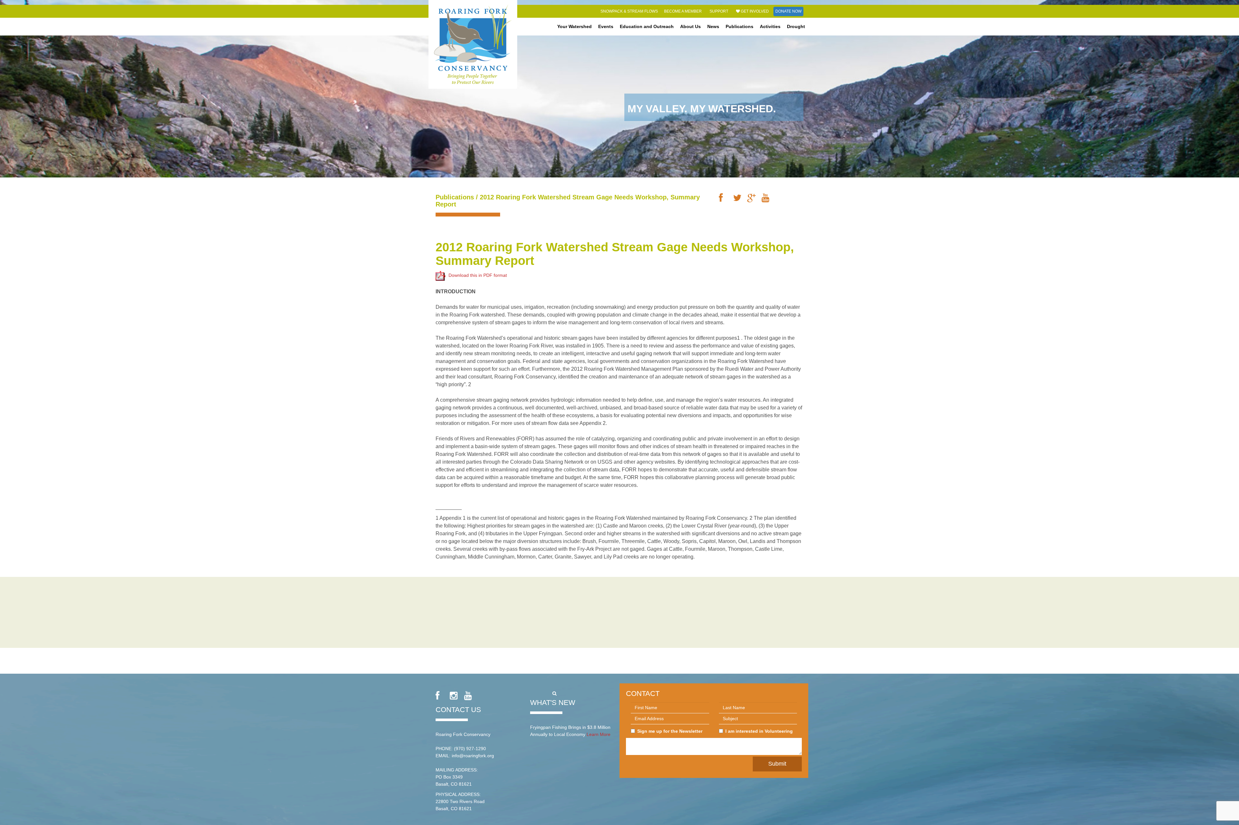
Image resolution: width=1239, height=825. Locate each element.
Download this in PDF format (477, 275)
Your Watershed (574, 26)
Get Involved (754, 11)
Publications (739, 26)
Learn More (598, 734)
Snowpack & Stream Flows (629, 11)
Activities (770, 26)
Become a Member (683, 11)
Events (605, 26)
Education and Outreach (647, 26)
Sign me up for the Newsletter (669, 731)
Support (719, 11)
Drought (796, 26)
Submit (777, 763)
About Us (690, 26)
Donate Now (788, 11)
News (713, 26)
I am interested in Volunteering (759, 731)
